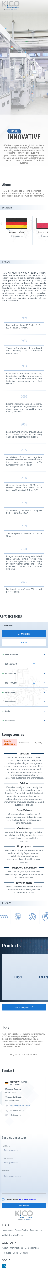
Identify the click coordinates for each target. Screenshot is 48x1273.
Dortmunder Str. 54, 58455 (20, 1105)
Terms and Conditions (27, 1199)
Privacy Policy (21, 1230)
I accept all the (21, 1199)
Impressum (7, 1230)
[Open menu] (43, 5)
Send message (24, 1205)
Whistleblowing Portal (12, 1235)
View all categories (21, 1007)
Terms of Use (36, 1230)
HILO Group (14, 10)
